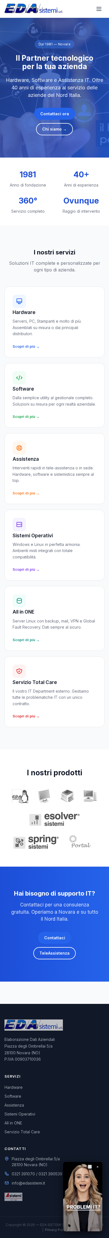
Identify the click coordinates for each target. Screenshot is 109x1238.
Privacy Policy (56, 1230)
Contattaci (54, 937)
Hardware (13, 1087)
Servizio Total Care (22, 1131)
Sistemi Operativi (19, 1114)
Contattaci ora (54, 113)
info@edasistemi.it (28, 1183)
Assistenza (14, 1105)
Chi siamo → (54, 129)
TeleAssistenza (54, 953)
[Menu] (99, 8)
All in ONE (13, 1123)
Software (12, 1096)
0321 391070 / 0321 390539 (37, 1173)
